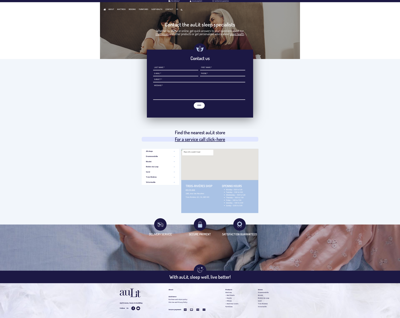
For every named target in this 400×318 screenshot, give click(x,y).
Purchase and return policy (178, 299)
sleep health (237, 34)
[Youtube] (138, 308)
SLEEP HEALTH (156, 9)
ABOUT (111, 9)
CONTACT (169, 9)
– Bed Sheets (230, 295)
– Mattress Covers (231, 304)
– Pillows (228, 301)
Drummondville (263, 292)
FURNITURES (143, 9)
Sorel (260, 301)
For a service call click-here (200, 139)
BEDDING (132, 9)
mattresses (162, 34)
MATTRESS (121, 9)
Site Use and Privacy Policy (178, 302)
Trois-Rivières (263, 304)
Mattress (228, 292)
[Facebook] (133, 308)
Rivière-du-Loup (263, 298)
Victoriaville (262, 307)
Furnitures (228, 307)
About (171, 290)
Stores (260, 290)
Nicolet (260, 295)
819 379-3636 (190, 190)
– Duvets (228, 298)
